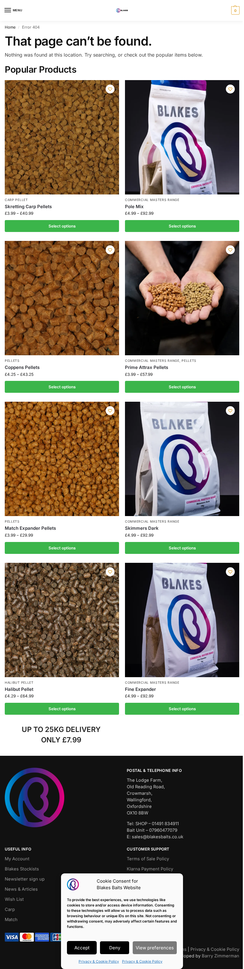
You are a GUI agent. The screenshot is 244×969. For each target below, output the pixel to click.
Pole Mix (134, 206)
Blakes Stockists (22, 869)
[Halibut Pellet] (62, 620)
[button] (235, 10)
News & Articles (21, 889)
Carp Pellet (16, 200)
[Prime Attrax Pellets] (182, 298)
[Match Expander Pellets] (62, 459)
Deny (114, 948)
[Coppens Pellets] (62, 298)
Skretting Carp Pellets (28, 206)
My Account (17, 858)
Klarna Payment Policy (150, 869)
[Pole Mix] (182, 137)
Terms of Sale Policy (148, 858)
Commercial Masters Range (152, 200)
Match (11, 919)
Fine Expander (140, 689)
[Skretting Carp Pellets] (62, 137)
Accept (82, 948)
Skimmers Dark (142, 528)
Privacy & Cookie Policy (99, 961)
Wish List (14, 899)
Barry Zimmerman (220, 956)
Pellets (12, 361)
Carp (10, 909)
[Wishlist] (110, 89)
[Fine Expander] (182, 620)
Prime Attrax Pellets (146, 367)
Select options (62, 226)
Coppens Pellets (22, 367)
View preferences (155, 948)
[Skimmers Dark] (182, 459)
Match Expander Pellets (30, 528)
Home (10, 27)
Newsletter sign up (25, 879)
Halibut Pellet (19, 683)
